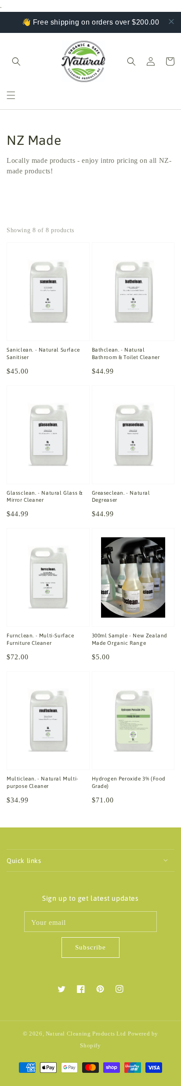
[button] (11, 95)
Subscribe (90, 947)
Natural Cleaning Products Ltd (86, 1034)
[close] (171, 21)
